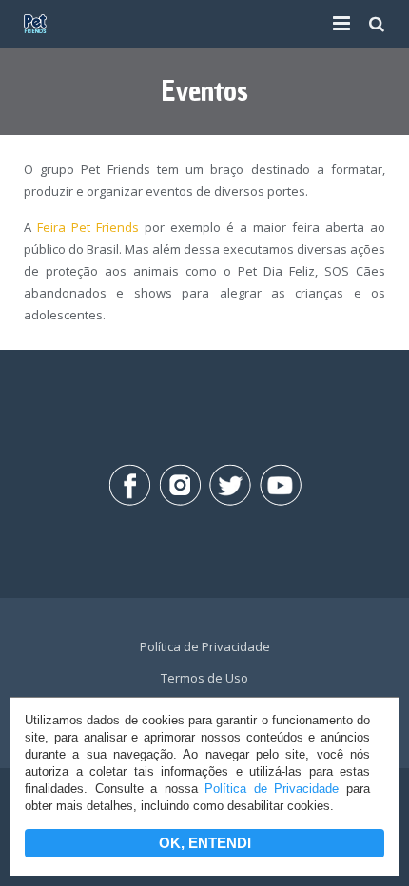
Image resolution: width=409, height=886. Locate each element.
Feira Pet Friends (88, 227)
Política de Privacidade (271, 788)
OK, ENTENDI (205, 843)
